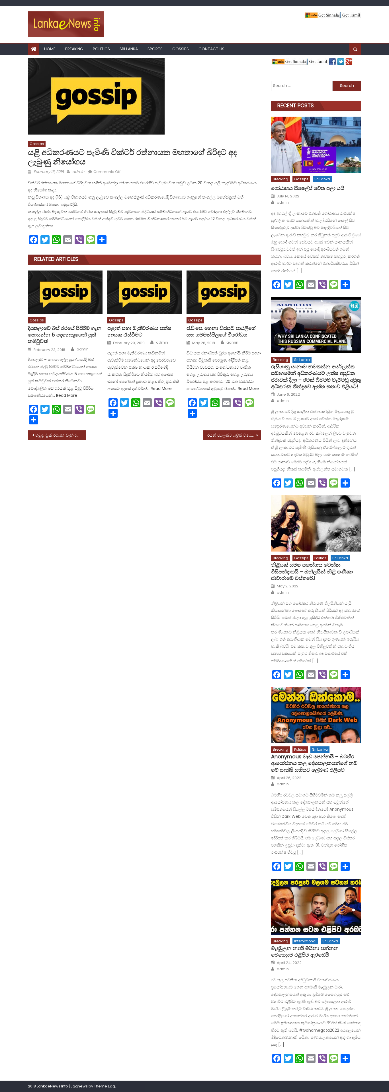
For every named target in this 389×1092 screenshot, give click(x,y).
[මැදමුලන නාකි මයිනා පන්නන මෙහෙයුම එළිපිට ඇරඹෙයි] (316, 907)
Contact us (211, 49)
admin (78, 171)
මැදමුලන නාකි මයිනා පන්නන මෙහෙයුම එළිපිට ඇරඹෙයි (305, 951)
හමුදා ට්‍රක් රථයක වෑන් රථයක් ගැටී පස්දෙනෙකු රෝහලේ (60, 435)
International (305, 941)
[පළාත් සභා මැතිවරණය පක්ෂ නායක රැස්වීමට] (144, 292)
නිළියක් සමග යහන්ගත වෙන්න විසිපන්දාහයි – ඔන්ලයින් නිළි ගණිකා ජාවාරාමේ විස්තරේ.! (312, 571)
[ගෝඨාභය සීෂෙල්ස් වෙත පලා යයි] (316, 145)
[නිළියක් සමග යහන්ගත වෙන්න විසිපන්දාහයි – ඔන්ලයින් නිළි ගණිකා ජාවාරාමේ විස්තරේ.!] (316, 523)
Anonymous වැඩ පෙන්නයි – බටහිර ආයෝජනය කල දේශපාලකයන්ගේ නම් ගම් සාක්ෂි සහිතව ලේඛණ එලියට (314, 763)
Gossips (180, 49)
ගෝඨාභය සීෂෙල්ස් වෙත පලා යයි (307, 188)
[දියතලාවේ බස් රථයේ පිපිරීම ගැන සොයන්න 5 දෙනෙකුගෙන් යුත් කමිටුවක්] (65, 292)
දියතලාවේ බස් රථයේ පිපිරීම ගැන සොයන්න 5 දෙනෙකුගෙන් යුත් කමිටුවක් (64, 335)
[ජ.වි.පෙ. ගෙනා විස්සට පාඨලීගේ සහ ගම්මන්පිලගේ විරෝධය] (224, 292)
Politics (101, 49)
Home (50, 49)
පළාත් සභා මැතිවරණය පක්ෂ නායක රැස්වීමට (139, 331)
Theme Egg (104, 1086)
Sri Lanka (129, 49)
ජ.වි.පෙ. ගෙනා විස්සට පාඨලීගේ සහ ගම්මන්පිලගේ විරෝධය (221, 331)
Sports (155, 49)
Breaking (74, 49)
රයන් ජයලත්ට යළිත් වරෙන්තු (232, 435)
